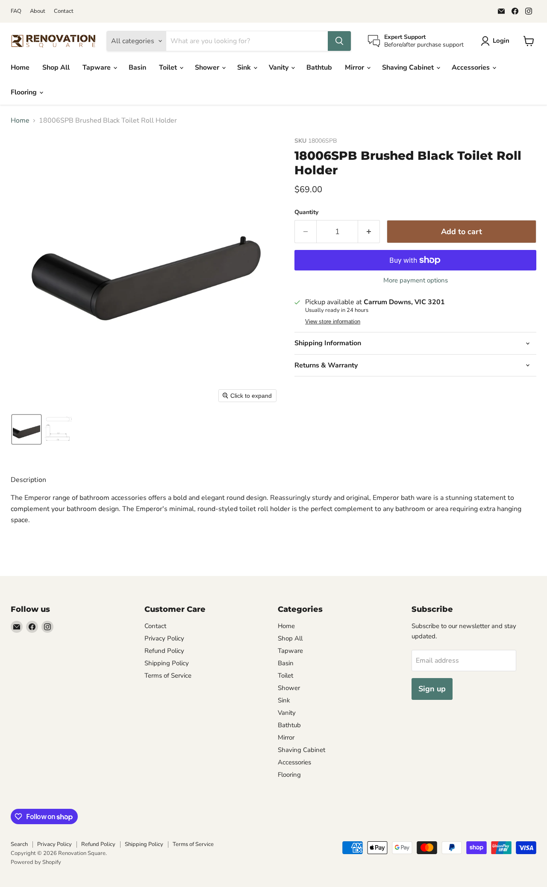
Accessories (471, 67)
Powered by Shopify (36, 862)
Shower (208, 67)
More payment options (415, 280)
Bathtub (319, 67)
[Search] (339, 41)
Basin (137, 67)
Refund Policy (164, 650)
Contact (64, 11)
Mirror (355, 67)
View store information (332, 322)
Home (20, 67)
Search (19, 844)
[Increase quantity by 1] (369, 232)
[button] (497, 41)
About (37, 11)
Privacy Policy (164, 638)
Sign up (432, 689)
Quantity (306, 212)
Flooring (24, 92)
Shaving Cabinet (408, 67)
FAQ (16, 11)
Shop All (56, 67)
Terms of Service (167, 675)
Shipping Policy (166, 663)
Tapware (97, 67)
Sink (245, 67)
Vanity (279, 67)
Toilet (169, 67)
